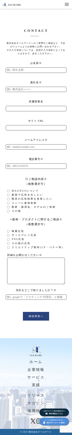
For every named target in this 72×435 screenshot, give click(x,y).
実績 (36, 385)
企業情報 (36, 370)
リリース (36, 395)
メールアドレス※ (36, 140)
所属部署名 (36, 101)
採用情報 (36, 411)
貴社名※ (36, 82)
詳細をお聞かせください (24, 255)
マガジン (36, 403)
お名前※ (36, 63)
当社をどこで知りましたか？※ (36, 290)
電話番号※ (36, 159)
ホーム (35, 362)
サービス (36, 377)
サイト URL (36, 120)
